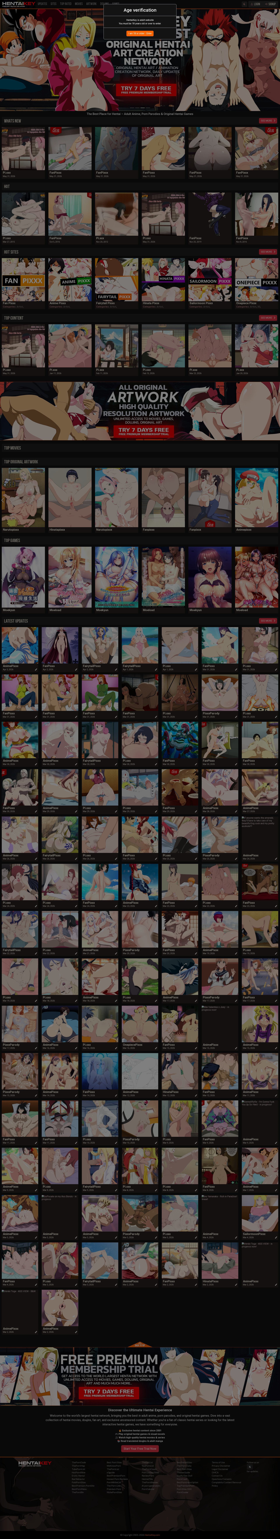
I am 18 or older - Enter (140, 33)
